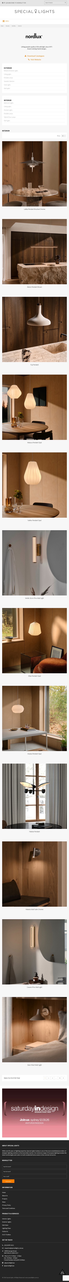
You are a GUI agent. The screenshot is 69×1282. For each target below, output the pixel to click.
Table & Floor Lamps (10, 117)
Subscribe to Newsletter (16, 3)
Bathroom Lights (8, 103)
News (3, 1202)
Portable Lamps (8, 78)
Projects (4, 1199)
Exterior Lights (6, 1222)
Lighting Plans (6, 1228)
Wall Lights (7, 88)
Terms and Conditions (8, 1208)
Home (2, 25)
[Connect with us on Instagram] (2, 3)
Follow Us (5, 1231)
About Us (5, 1195)
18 (59, 1078)
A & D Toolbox (6, 1234)
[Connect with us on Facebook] (4, 3)
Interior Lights (6, 1219)
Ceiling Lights (7, 74)
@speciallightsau (9, 1263)
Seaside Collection (9, 81)
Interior (20, 25)
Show (58, 136)
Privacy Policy (6, 1205)
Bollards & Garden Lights (11, 71)
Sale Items (5, 1225)
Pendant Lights (8, 110)
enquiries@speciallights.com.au (14, 1248)
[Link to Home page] (34, 11)
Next (63, 1078)
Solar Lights (7, 85)
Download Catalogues (35, 56)
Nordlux (14, 25)
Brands (7, 25)
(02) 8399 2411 (9, 1245)
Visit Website (36, 59)
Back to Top (62, 1272)
